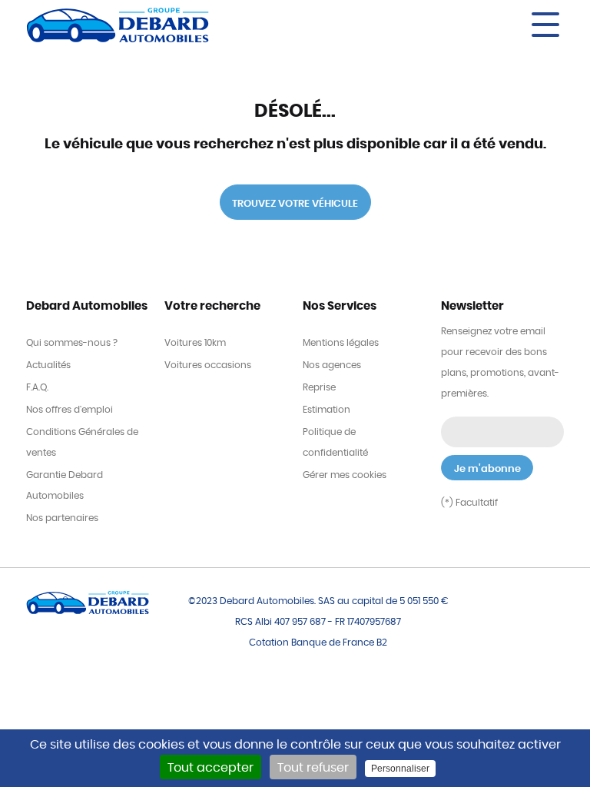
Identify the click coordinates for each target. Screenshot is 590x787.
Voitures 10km (195, 342)
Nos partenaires (62, 518)
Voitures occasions (207, 365)
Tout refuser (313, 768)
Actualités (48, 365)
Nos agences (332, 365)
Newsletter (472, 306)
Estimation (326, 409)
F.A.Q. (37, 387)
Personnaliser (400, 768)
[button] (433, 24)
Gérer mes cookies (344, 475)
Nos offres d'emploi (69, 409)
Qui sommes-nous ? (72, 342)
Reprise (319, 387)
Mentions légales (341, 342)
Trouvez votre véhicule (295, 204)
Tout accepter (210, 768)
